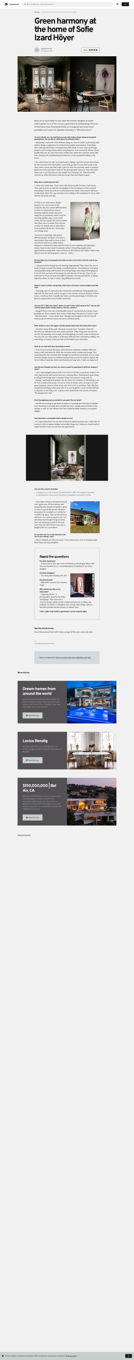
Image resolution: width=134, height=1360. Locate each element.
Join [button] (125, 4)
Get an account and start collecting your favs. (73, 657)
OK (129, 1356)
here (85, 611)
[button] (117, 4)
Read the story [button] (34, 715)
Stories (36, 12)
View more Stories (24, 835)
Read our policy (71, 1356)
